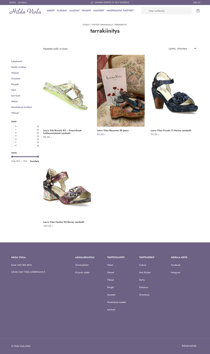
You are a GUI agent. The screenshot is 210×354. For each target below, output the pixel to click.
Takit (13, 90)
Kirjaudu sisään (82, 272)
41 (15, 142)
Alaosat (74, 10)
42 (16, 145)
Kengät (86, 10)
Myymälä (22, 2)
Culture (142, 265)
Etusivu (12, 2)
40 (16, 139)
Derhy (142, 280)
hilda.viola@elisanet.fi (34, 272)
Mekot (51, 10)
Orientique (144, 294)
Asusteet (98, 10)
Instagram (175, 272)
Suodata (34, 161)
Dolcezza (143, 287)
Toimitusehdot (81, 265)
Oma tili (196, 2)
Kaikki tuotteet (18, 67)
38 (16, 132)
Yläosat (62, 10)
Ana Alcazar (145, 272)
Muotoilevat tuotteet (120, 10)
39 (16, 136)
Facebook (175, 265)
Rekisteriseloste (189, 346)
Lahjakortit (16, 61)
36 (16, 126)
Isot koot (15, 95)
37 (15, 129)
